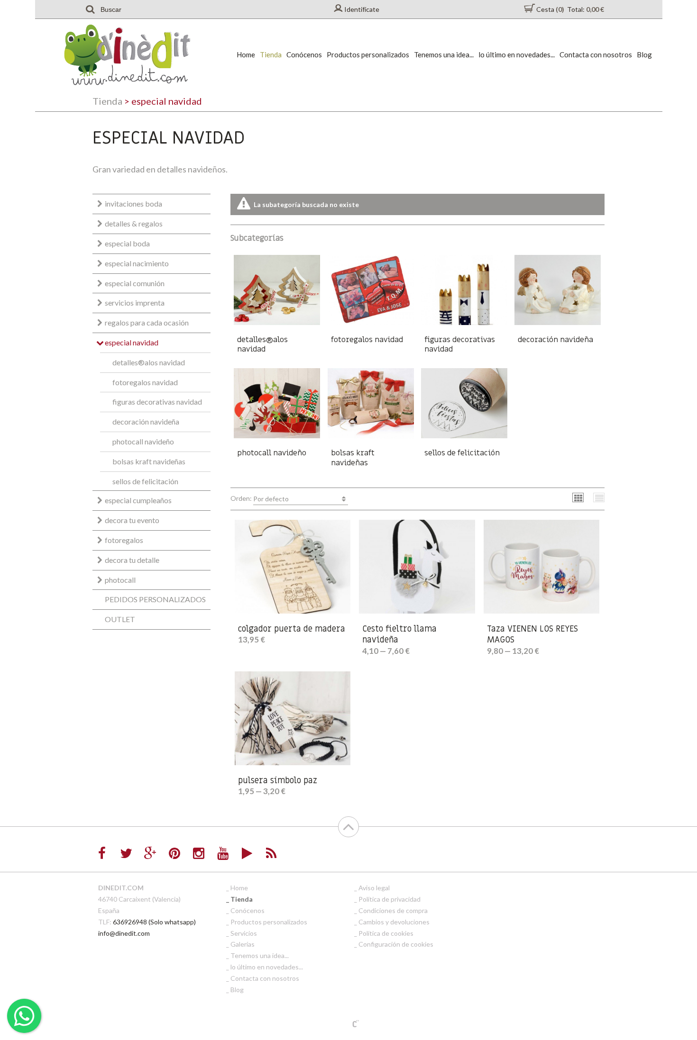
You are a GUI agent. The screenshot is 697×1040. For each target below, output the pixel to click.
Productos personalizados (368, 54)
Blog (644, 54)
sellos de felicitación (145, 481)
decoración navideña (145, 421)
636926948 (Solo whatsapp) (154, 922)
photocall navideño (143, 441)
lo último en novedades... (516, 54)
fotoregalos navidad (145, 382)
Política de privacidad (389, 899)
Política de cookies (385, 933)
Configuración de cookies (395, 944)
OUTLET (120, 619)
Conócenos (304, 54)
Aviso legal (374, 888)
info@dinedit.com (124, 933)
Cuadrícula (578, 497)
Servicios (243, 933)
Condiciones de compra (393, 910)
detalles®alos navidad (148, 362)
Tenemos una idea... (444, 54)
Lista (599, 497)
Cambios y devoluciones (394, 922)
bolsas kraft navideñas (148, 461)
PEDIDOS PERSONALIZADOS (155, 599)
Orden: (259, 498)
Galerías (242, 944)
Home (246, 54)
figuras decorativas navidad (157, 401)
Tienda (271, 54)
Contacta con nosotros (595, 54)
